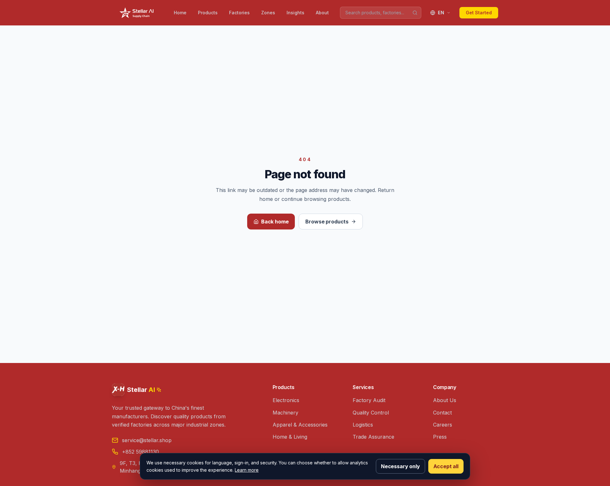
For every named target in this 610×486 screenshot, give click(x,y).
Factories (239, 12)
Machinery (285, 412)
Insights (295, 12)
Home (180, 12)
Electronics (286, 400)
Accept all (445, 466)
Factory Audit (369, 400)
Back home (275, 221)
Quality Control (371, 412)
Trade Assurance (373, 437)
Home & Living (290, 437)
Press (440, 437)
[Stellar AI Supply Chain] (137, 12)
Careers (442, 424)
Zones (268, 12)
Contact (442, 412)
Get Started (479, 12)
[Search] (415, 13)
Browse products (327, 221)
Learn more (247, 470)
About (322, 12)
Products (208, 12)
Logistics (363, 424)
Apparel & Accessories (300, 424)
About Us (444, 400)
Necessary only (400, 466)
